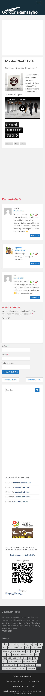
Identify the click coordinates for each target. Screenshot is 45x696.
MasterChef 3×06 (22, 487)
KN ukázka (24, 655)
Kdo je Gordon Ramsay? (22, 676)
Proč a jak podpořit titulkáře (22, 555)
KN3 (28, 651)
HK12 (10, 648)
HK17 (39, 648)
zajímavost (31, 668)
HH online (23, 644)
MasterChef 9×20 (22, 492)
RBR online (6, 668)
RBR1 (38, 665)
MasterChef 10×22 (20, 501)
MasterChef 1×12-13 (22, 483)
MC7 (19, 658)
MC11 (16, 144)
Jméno (5, 346)
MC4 (4, 658)
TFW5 (14, 668)
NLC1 (34, 661)
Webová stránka (8, 363)
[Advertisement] (22, 38)
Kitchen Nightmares (17, 651)
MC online (9, 144)
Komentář (6, 318)
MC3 (36, 655)
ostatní (20, 665)
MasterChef (32, 68)
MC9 (29, 658)
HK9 (35, 644)
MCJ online (17, 661)
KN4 (33, 651)
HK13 (16, 648)
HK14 (22, 648)
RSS (33, 686)
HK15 (27, 648)
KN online (15, 655)
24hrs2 (5, 644)
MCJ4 (10, 661)
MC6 (14, 658)
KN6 (4, 655)
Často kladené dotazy (15, 681)
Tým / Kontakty (33, 681)
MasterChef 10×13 (22, 497)
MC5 (9, 658)
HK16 (33, 648)
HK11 (4, 648)
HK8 (30, 644)
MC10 (35, 658)
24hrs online (13, 644)
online (23, 144)
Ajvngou (21, 68)
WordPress (28, 694)
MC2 (31, 655)
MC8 (24, 658)
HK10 (40, 644)
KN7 (9, 655)
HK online (6, 651)
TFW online (21, 668)
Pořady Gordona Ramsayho (12, 691)
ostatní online (30, 665)
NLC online (6, 665)
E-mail (5, 354)
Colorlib (16, 694)
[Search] (37, 390)
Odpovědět (35, 235)
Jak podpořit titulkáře (19, 686)
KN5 (37, 651)
